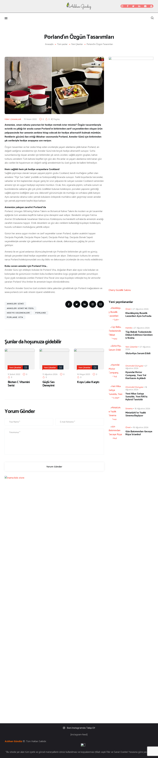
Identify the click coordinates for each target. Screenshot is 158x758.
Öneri (128, 309)
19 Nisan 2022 (30, 119)
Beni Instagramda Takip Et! (81, 727)
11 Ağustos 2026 (49, 374)
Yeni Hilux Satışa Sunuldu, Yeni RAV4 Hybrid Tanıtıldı (136, 396)
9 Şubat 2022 (14, 374)
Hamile (128, 328)
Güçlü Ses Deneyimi (48, 384)
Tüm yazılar (62, 44)
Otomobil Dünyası (134, 365)
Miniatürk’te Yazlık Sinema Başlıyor (135, 414)
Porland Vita (15, 317)
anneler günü (15, 304)
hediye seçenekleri (18, 313)
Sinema (129, 408)
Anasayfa (49, 44)
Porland (40, 313)
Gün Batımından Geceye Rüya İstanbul (138, 433)
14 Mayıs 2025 (83, 374)
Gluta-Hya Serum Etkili (137, 353)
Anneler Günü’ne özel (20, 308)
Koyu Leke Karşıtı (88, 382)
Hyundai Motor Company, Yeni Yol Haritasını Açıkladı (135, 375)
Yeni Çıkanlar (77, 44)
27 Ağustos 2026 (140, 309)
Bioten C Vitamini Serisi (19, 384)
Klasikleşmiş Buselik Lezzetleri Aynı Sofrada (138, 315)
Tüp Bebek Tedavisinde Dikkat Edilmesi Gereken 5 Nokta (139, 335)
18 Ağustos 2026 (136, 388)
